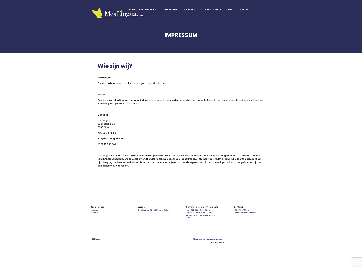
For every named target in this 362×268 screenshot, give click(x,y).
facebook (94, 210)
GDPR (188, 218)
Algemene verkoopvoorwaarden (200, 215)
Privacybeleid (217, 242)
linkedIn (94, 212)
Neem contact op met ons (246, 212)
